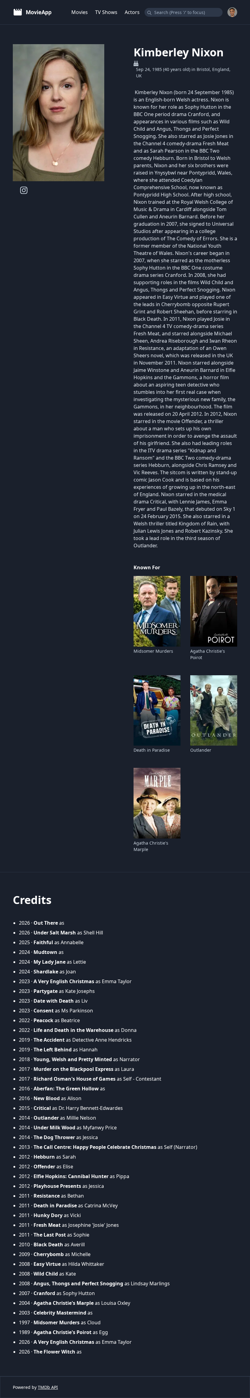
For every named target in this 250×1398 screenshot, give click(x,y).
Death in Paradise (152, 750)
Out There (46, 923)
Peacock (43, 1020)
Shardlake (46, 971)
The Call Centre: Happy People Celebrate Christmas (95, 1147)
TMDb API (48, 1387)
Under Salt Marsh (55, 932)
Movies (79, 12)
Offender (44, 1166)
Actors (132, 12)
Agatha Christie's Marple (151, 846)
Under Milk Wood (54, 1127)
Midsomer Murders (153, 651)
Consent (44, 1010)
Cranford (44, 1293)
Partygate (46, 991)
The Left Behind (53, 1049)
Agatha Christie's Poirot (207, 654)
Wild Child (46, 1273)
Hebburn (44, 1156)
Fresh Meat (47, 1225)
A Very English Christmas (64, 981)
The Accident (49, 1039)
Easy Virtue (47, 1264)
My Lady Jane (50, 961)
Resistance (47, 1195)
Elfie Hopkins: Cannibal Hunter (71, 1176)
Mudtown (45, 952)
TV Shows (106, 12)
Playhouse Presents (57, 1186)
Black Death (48, 1244)
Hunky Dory (48, 1215)
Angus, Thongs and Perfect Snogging (78, 1283)
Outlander (200, 750)
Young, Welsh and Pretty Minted (73, 1059)
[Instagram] (23, 190)
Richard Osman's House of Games (75, 1078)
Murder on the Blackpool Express (73, 1069)
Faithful (43, 942)
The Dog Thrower (54, 1137)
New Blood (47, 1098)
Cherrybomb (49, 1254)
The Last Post (50, 1234)
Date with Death (54, 1000)
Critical (42, 1108)
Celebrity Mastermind (60, 1312)
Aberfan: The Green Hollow (66, 1088)
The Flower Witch (54, 1351)
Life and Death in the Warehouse (73, 1030)
